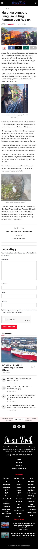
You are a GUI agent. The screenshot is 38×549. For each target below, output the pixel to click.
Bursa (7, 496)
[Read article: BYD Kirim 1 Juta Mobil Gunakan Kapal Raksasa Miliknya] (19, 349)
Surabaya (31, 490)
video (31, 515)
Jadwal (19, 484)
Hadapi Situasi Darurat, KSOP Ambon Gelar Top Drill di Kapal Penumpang (23, 534)
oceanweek (11, 24)
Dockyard (7, 506)
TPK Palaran (31, 502)
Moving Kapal (19, 510)
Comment (5, 259)
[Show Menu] (2, 3)
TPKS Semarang (31, 505)
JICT (19, 493)
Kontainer (19, 499)
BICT (6, 490)
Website (4, 301)
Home (3, 9)
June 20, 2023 (22, 24)
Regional (31, 481)
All (7, 481)
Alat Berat (6, 478)
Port (19, 516)
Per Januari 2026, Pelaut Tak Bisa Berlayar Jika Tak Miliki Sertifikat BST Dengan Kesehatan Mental (21, 397)
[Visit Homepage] (19, 3)
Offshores (19, 513)
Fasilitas (6, 516)
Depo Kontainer (6, 503)
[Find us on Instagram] (23, 426)
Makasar (19, 502)
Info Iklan (19, 463)
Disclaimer (19, 465)
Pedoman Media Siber (19, 468)
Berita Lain (9, 9)
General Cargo (19, 478)
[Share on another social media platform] (33, 47)
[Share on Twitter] (18, 47)
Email (3, 292)
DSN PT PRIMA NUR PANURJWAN (6, 511)
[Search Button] (36, 3)
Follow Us (19, 419)
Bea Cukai (6, 484)
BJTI (6, 493)
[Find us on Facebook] (14, 426)
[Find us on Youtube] (19, 426)
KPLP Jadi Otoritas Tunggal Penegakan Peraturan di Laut (19, 379)
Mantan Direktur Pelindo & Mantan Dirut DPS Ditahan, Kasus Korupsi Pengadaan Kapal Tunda (21, 406)
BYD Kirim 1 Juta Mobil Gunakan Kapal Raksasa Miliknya (12, 367)
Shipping (31, 484)
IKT (19, 481)
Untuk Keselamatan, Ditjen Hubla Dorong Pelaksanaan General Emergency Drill (24, 525)
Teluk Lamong (31, 493)
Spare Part (31, 487)
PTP (31, 478)
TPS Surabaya (31, 509)
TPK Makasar (31, 499)
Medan (19, 507)
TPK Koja (31, 496)
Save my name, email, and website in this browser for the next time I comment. (19, 311)
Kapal (19, 496)
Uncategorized (31, 512)
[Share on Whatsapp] (26, 47)
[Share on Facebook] (11, 47)
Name (4, 284)
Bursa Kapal (7, 499)
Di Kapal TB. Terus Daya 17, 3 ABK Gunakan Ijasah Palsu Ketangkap (20, 388)
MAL (19, 505)
